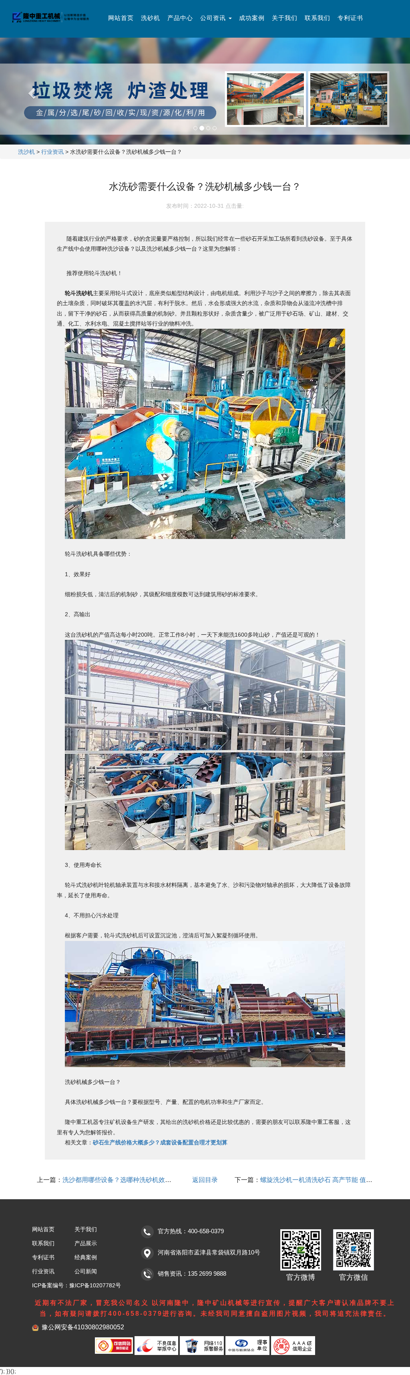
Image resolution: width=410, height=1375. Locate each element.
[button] (31, 91)
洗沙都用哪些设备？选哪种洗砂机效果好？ (123, 1179)
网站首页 (121, 17)
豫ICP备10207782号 (95, 1285)
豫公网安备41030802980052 (83, 1327)
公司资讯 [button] (214, 17)
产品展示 (85, 1243)
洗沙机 (26, 152)
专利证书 (350, 17)
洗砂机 (150, 17)
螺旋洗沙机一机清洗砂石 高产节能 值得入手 (322, 1179)
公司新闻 (85, 1271)
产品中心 (180, 17)
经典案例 (85, 1257)
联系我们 (317, 17)
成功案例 (252, 17)
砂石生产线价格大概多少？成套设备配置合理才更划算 (160, 1142)
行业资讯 (52, 152)
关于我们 (284, 17)
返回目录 (205, 1179)
